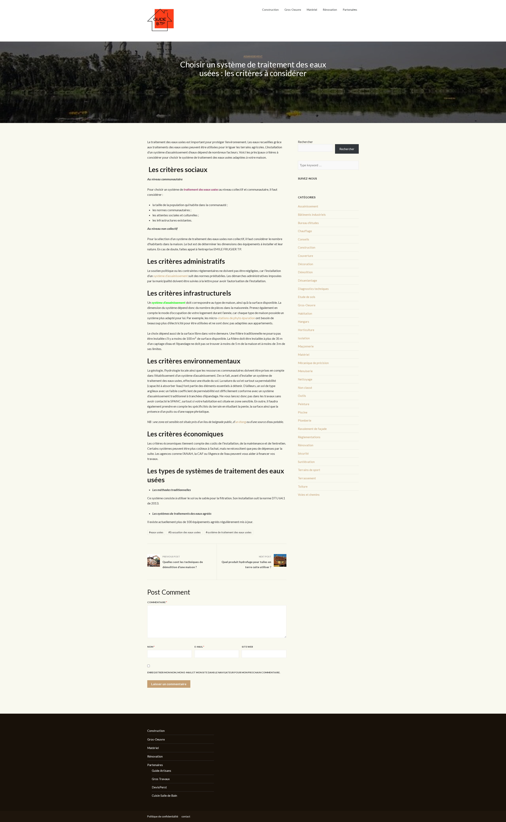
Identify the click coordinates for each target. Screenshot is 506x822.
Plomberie (304, 420)
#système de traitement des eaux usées (228, 532)
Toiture (303, 486)
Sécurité (303, 453)
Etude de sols (306, 297)
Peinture (303, 404)
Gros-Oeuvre (292, 9)
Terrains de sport (309, 470)
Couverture (305, 255)
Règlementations (309, 437)
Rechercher (305, 142)
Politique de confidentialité (162, 816)
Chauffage (305, 231)
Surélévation (306, 461)
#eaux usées (156, 532)
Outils (302, 395)
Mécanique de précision (313, 363)
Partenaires (350, 9)
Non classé (305, 387)
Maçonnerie (306, 346)
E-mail (199, 646)
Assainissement (253, 56)
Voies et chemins (309, 494)
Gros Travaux (161, 779)
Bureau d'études (308, 223)
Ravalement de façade (312, 428)
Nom (151, 646)
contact (185, 816)
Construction (270, 9)
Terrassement (307, 478)
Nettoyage (305, 379)
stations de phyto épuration (236, 318)
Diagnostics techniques (313, 288)
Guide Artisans (161, 770)
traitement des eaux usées (201, 189)
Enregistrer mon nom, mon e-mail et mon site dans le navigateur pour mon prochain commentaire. (213, 672)
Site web (247, 646)
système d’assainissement (170, 276)
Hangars (303, 321)
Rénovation (330, 9)
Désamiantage (307, 280)
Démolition (305, 272)
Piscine (302, 412)
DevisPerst (159, 787)
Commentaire (157, 602)
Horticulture (306, 330)
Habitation (305, 313)
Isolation (304, 338)
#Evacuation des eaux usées (184, 532)
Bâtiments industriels (312, 214)
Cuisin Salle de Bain (164, 795)
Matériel (312, 9)
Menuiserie (305, 371)
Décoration (305, 264)
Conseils (303, 239)
